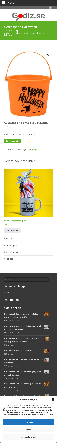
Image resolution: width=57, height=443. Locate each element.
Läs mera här (12, 141)
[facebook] (50, 8)
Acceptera (28, 422)
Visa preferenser (28, 436)
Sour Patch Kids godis (15, 252)
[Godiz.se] (28, 15)
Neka (28, 429)
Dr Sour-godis (12, 245)
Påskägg (9, 259)
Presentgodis (34, 149)
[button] (53, 399)
